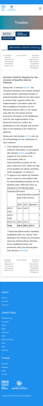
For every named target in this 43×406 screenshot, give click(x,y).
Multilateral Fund (7, 318)
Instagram (5, 367)
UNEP (3, 336)
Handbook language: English (25, 47)
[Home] (11, 8)
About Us (4, 298)
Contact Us (5, 305)
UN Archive (5, 350)
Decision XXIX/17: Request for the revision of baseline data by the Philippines (34, 61)
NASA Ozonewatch (7, 339)
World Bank (5, 332)
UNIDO (4, 325)
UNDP (3, 329)
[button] (39, 47)
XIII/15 (27, 87)
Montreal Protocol (7, 34)
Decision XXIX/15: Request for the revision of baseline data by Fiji (8, 60)
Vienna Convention (22, 34)
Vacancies (5, 301)
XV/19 (28, 136)
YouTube (4, 374)
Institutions (8, 38)
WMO (3, 346)
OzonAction (5, 321)
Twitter (4, 371)
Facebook (5, 363)
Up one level (21, 55)
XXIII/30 (22, 250)
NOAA (3, 343)
